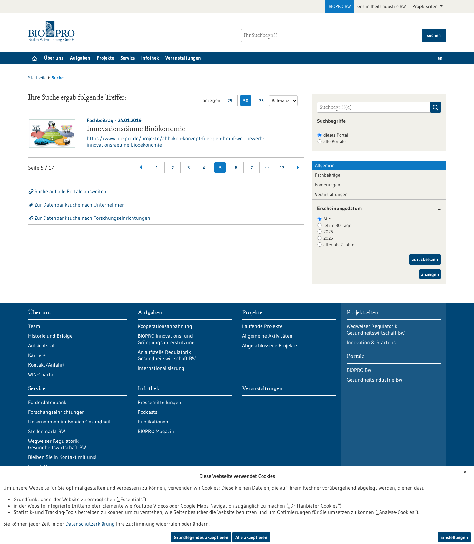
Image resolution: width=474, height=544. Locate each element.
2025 (328, 238)
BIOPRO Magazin (156, 431)
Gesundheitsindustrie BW (381, 6)
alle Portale (334, 141)
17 (282, 167)
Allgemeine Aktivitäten (267, 336)
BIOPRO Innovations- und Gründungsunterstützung (166, 339)
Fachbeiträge (327, 175)
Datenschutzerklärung (90, 523)
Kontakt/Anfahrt (46, 365)
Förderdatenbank (47, 402)
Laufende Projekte (262, 326)
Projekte (105, 58)
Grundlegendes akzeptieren (201, 537)
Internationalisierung (161, 368)
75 (263, 102)
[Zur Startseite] (53, 31)
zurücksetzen (425, 259)
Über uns (54, 58)
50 (247, 102)
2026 (328, 232)
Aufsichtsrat (41, 345)
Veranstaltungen (183, 58)
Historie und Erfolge (50, 336)
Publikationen (153, 421)
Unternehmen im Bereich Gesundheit (69, 421)
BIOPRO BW (340, 6)
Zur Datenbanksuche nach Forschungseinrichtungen (92, 218)
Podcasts (147, 412)
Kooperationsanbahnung (165, 326)
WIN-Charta (40, 374)
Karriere (37, 355)
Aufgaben (80, 58)
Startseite (37, 78)
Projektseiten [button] (425, 6)
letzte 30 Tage (337, 225)
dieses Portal (335, 135)
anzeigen (430, 274)
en (440, 58)
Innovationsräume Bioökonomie (136, 129)
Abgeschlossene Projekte (269, 345)
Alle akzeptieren (251, 537)
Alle (327, 219)
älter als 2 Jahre (338, 245)
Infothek (150, 58)
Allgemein (325, 165)
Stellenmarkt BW (46, 431)
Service (127, 58)
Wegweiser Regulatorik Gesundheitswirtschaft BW (57, 444)
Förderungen (327, 185)
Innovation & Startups (371, 342)
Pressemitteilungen (159, 402)
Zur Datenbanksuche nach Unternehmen (80, 204)
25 (231, 102)
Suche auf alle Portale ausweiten (70, 191)
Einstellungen (454, 537)
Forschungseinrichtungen (56, 412)
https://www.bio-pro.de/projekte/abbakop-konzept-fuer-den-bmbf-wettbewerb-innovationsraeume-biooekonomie (175, 141)
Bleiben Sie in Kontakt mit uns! (62, 457)
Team (34, 326)
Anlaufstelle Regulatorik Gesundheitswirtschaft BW (167, 355)
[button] (437, 209)
